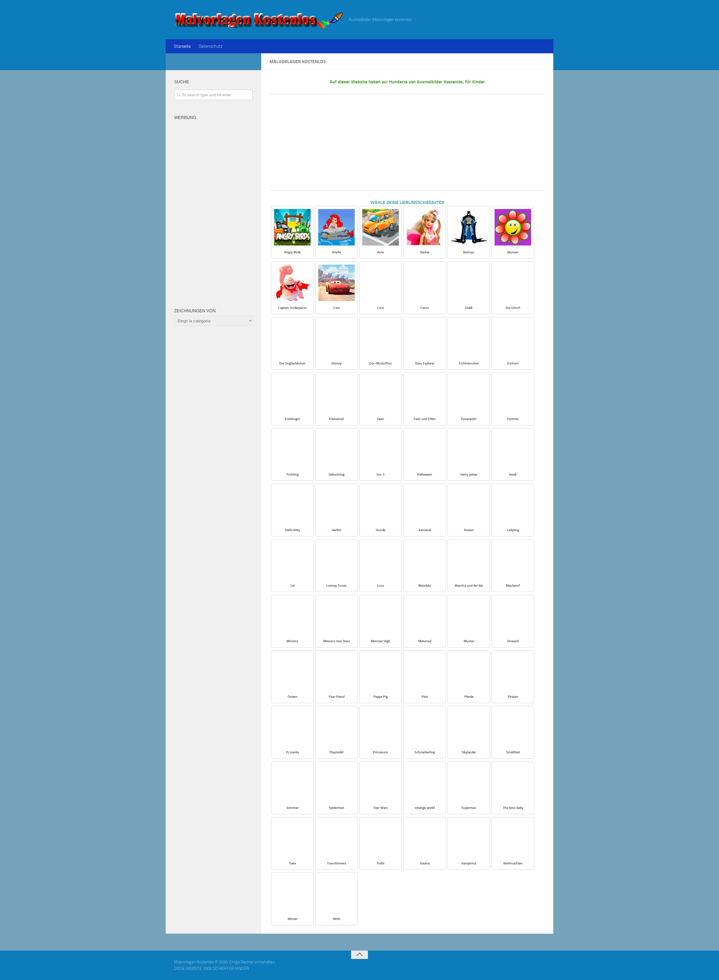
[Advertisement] (407, 142)
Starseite (182, 46)
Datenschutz (210, 46)
